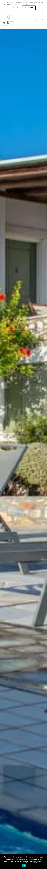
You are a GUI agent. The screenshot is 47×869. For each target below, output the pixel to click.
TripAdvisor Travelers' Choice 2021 (16, 4)
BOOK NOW (29, 8)
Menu (41, 20)
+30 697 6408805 (29, 2)
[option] (23, 434)
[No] (44, 861)
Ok (24, 865)
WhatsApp (39, 2)
